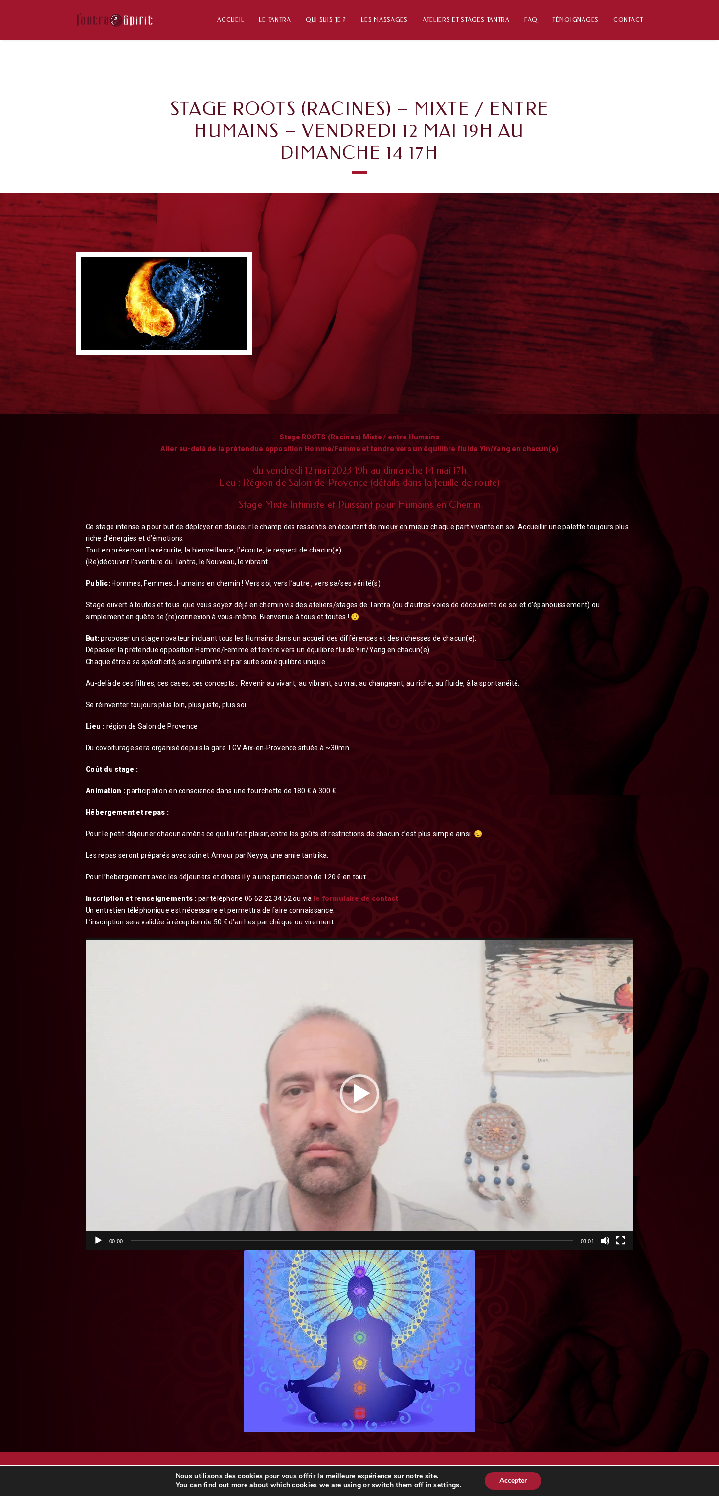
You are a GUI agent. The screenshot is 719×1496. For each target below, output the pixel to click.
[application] (359, 1094)
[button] (359, 1093)
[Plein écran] (621, 1240)
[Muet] (605, 1240)
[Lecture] (98, 1240)
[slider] (351, 1240)
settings (446, 1485)
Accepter (513, 1480)
